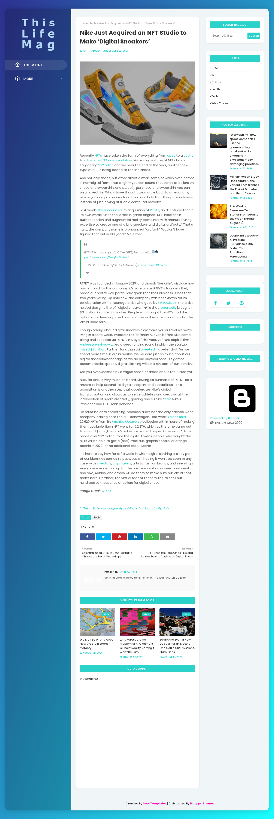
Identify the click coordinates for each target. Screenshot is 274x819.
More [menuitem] (28, 78)
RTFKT (154, 210)
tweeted (148, 349)
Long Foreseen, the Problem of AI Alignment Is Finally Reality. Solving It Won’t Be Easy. (137, 646)
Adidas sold (176, 417)
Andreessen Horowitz (97, 344)
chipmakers (122, 463)
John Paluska (91, 50)
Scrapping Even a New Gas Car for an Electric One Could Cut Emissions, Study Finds (177, 646)
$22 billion (105, 165)
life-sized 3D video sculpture (110, 160)
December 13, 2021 (152, 265)
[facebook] (215, 303)
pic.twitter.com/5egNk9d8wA (107, 257)
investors (104, 463)
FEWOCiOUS (167, 302)
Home (84, 23)
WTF (214, 75)
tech (93, 23)
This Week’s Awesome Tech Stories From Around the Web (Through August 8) (244, 214)
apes (171, 155)
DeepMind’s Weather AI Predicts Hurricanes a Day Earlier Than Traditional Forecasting (244, 246)
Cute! (214, 68)
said (168, 399)
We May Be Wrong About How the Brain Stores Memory (97, 644)
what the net (220, 103)
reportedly (168, 307)
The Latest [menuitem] (32, 64)
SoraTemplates (154, 803)
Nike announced (109, 210)
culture (216, 82)
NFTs (98, 155)
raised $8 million (92, 349)
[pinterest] (241, 303)
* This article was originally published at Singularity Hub (124, 508)
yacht (188, 155)
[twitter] (228, 303)
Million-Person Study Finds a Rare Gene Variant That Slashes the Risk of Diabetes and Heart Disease (244, 185)
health (215, 89)
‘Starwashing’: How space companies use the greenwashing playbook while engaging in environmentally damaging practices (244, 149)
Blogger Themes (202, 803)
